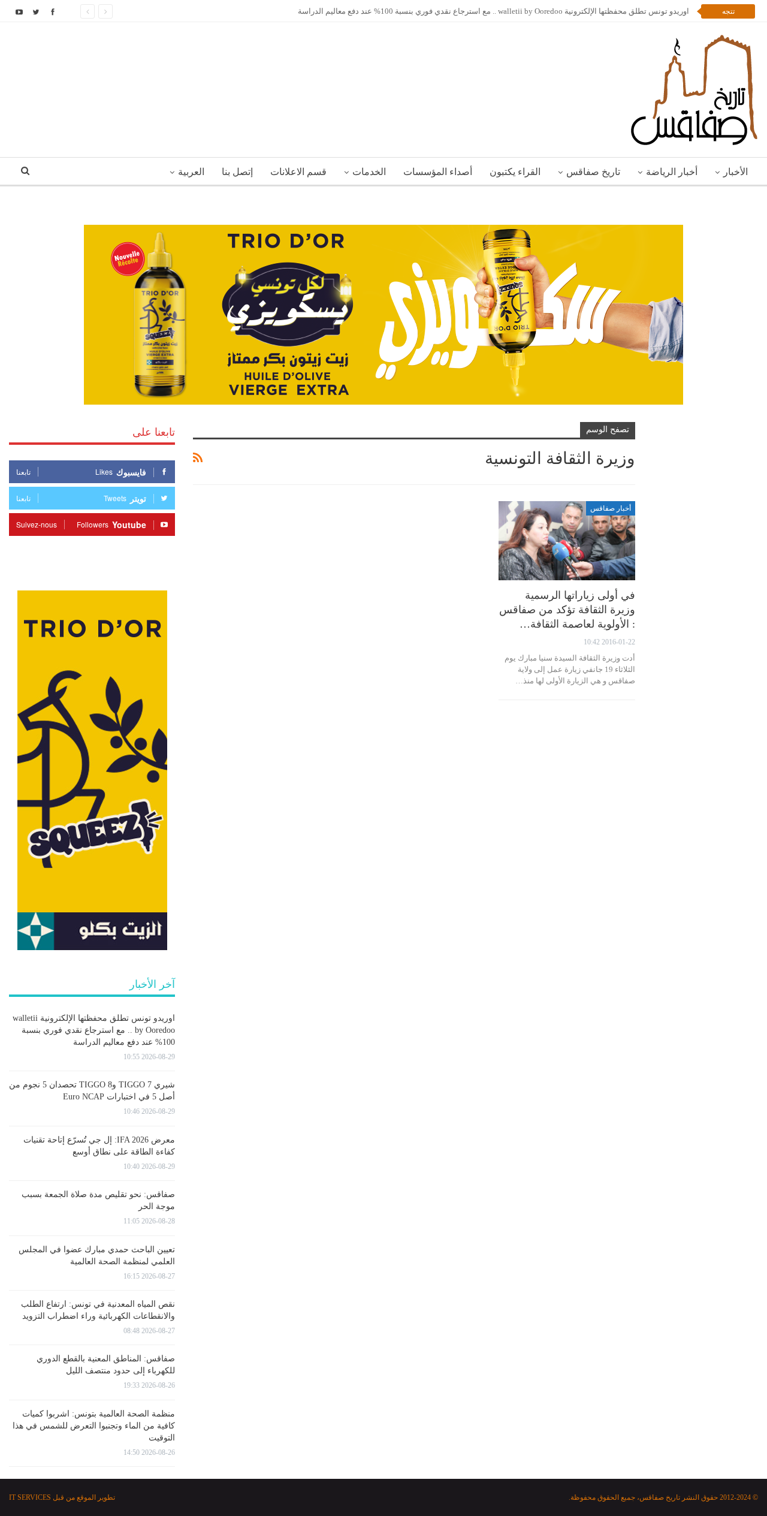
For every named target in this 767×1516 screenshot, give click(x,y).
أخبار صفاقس (610, 508)
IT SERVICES (30, 1497)
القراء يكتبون (515, 172)
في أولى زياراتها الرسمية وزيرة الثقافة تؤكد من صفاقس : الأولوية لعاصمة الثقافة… (567, 609)
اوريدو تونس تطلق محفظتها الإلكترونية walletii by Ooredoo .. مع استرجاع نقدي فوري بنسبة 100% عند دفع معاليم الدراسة (493, 11)
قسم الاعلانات (298, 172)
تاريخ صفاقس (593, 172)
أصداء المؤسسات (437, 172)
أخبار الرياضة (671, 172)
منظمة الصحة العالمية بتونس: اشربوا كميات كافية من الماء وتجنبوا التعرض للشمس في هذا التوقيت (94, 1425)
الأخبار (735, 172)
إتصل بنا (237, 172)
